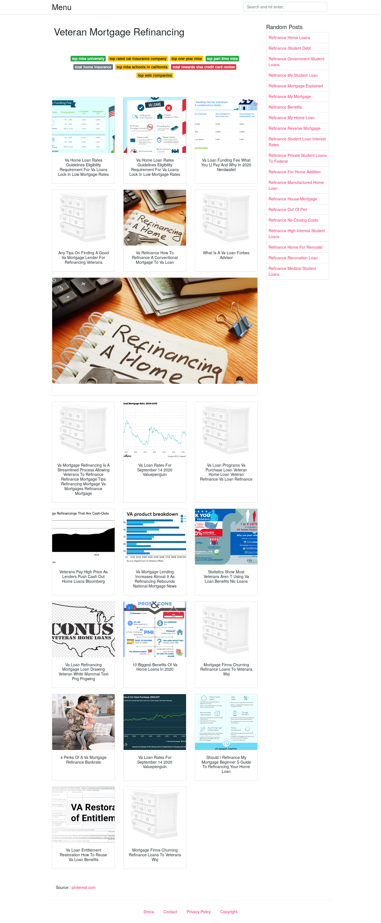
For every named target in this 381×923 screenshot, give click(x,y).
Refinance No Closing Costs (293, 220)
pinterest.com (84, 887)
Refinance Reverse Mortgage (294, 128)
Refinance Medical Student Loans (292, 271)
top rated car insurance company (138, 58)
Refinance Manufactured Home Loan (296, 185)
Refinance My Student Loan (293, 75)
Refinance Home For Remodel (295, 247)
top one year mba (187, 58)
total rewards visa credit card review (204, 66)
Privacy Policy (199, 911)
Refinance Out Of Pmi (288, 209)
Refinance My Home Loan (292, 117)
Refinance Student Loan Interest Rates (297, 141)
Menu (62, 6)
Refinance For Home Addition (295, 171)
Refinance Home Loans (289, 37)
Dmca (149, 911)
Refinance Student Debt (290, 48)
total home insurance (93, 66)
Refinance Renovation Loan (293, 257)
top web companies (155, 75)
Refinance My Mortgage (290, 96)
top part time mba (222, 58)
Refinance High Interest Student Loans (297, 233)
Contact (170, 911)
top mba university (88, 58)
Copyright (228, 911)
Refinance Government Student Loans (296, 61)
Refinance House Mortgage (293, 199)
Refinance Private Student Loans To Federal (298, 158)
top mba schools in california (142, 66)
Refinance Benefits (285, 107)
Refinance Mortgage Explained (296, 85)
